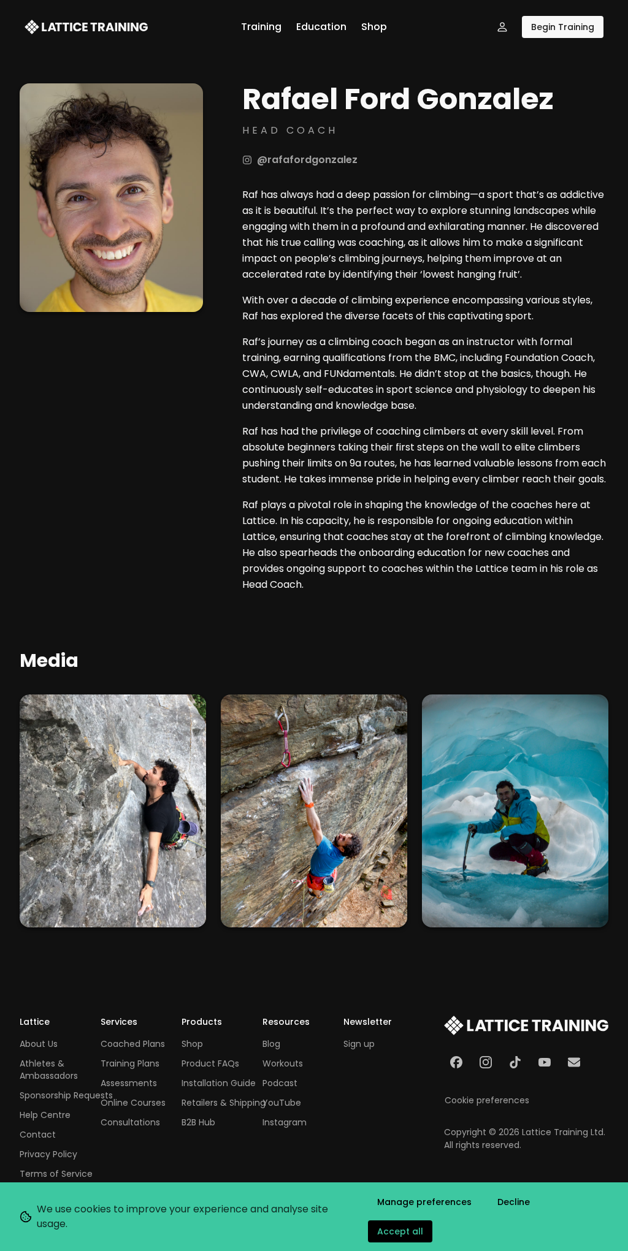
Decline (513, 1202)
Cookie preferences (487, 1100)
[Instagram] (485, 1062)
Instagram (284, 1122)
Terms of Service (56, 1174)
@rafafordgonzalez (307, 160)
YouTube (281, 1103)
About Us (39, 1044)
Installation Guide (219, 1083)
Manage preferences (424, 1202)
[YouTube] (544, 1062)
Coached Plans (133, 1044)
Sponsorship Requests (66, 1095)
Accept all (400, 1231)
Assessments (129, 1083)
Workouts (282, 1063)
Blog (271, 1044)
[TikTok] (515, 1062)
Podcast (279, 1083)
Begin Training (562, 27)
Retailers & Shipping (224, 1103)
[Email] (574, 1062)
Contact (38, 1134)
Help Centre (45, 1115)
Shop (374, 27)
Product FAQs (210, 1063)
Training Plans (130, 1063)
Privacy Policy (48, 1154)
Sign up (359, 1044)
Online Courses (133, 1103)
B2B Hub (198, 1122)
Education (321, 27)
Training (261, 27)
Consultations (130, 1122)
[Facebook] (456, 1062)
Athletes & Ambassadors (49, 1069)
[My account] (502, 27)
